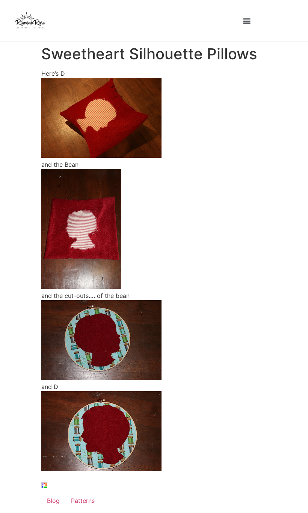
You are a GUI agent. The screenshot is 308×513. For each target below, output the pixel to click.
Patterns (83, 500)
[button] (246, 21)
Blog (53, 500)
